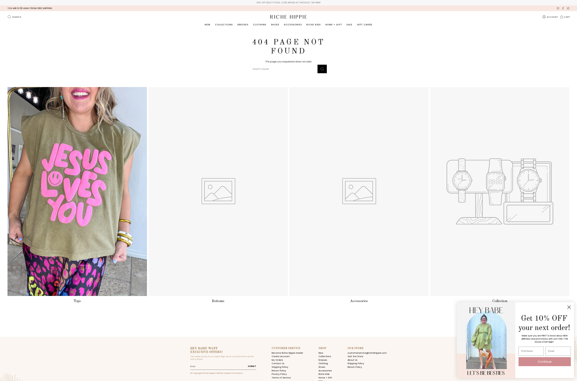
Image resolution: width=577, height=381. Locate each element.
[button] (207, 25)
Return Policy (279, 370)
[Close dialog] (569, 307)
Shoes (322, 367)
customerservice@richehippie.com (367, 352)
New (321, 352)
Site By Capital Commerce (230, 373)
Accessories (325, 370)
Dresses (323, 359)
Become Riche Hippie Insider (287, 352)
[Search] (322, 69)
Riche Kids (324, 374)
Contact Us (278, 363)
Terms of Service (281, 377)
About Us (352, 359)
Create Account (281, 356)
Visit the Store (355, 356)
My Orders (277, 359)
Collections (325, 356)
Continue (545, 362)
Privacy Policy (279, 374)
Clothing (323, 363)
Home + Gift (325, 377)
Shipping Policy (280, 367)
